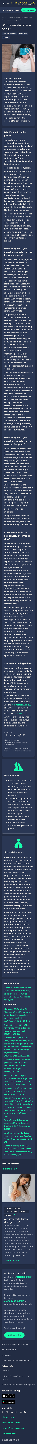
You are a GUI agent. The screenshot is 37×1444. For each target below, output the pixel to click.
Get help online (28, 10)
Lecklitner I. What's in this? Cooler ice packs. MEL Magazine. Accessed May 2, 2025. (18, 1091)
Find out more (10, 1260)
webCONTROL (22, 705)
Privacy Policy (8, 1417)
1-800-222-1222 (20, 713)
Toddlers (23, 34)
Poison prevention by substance (20, 17)
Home (4, 17)
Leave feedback (9, 1433)
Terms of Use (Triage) (11, 1422)
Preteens (8, 1215)
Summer (6, 37)
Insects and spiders (12, 1208)
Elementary (24, 1211)
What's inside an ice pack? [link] (11, 20)
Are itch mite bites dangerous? (16, 1220)
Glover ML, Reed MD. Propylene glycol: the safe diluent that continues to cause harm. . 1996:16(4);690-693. (17, 1065)
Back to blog (9, 1169)
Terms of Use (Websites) (13, 1428)
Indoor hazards (9, 34)
